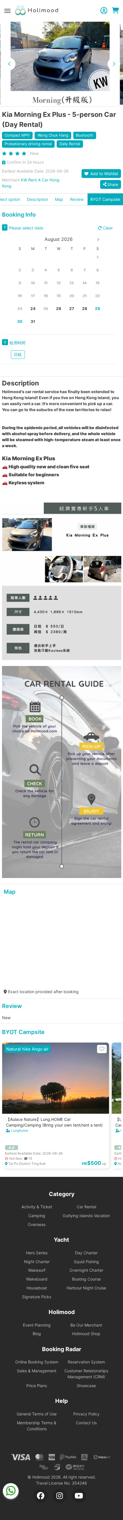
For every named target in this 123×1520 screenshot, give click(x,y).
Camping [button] (36, 1215)
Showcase (86, 1385)
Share (112, 184)
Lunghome (19, 1130)
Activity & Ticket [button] (36, 1206)
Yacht (61, 1239)
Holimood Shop (86, 1333)
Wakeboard (36, 1279)
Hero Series (36, 1252)
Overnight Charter (86, 1270)
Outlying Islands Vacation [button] (86, 1215)
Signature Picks (36, 1296)
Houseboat (37, 1287)
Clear (107, 227)
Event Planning (37, 1325)
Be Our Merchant (86, 1325)
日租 (18, 354)
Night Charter (36, 1261)
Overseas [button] (36, 1224)
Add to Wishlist (103, 173)
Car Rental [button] (86, 1206)
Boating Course (86, 1279)
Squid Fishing (86, 1261)
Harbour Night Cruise (86, 1287)
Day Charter (86, 1252)
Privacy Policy (86, 1413)
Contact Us (86, 1422)
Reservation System (86, 1361)
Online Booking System (36, 1361)
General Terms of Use (37, 1413)
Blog (37, 1333)
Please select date (26, 227)
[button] (9, 64)
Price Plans (36, 1385)
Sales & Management (36, 1370)
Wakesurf (36, 1270)
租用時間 (17, 342)
